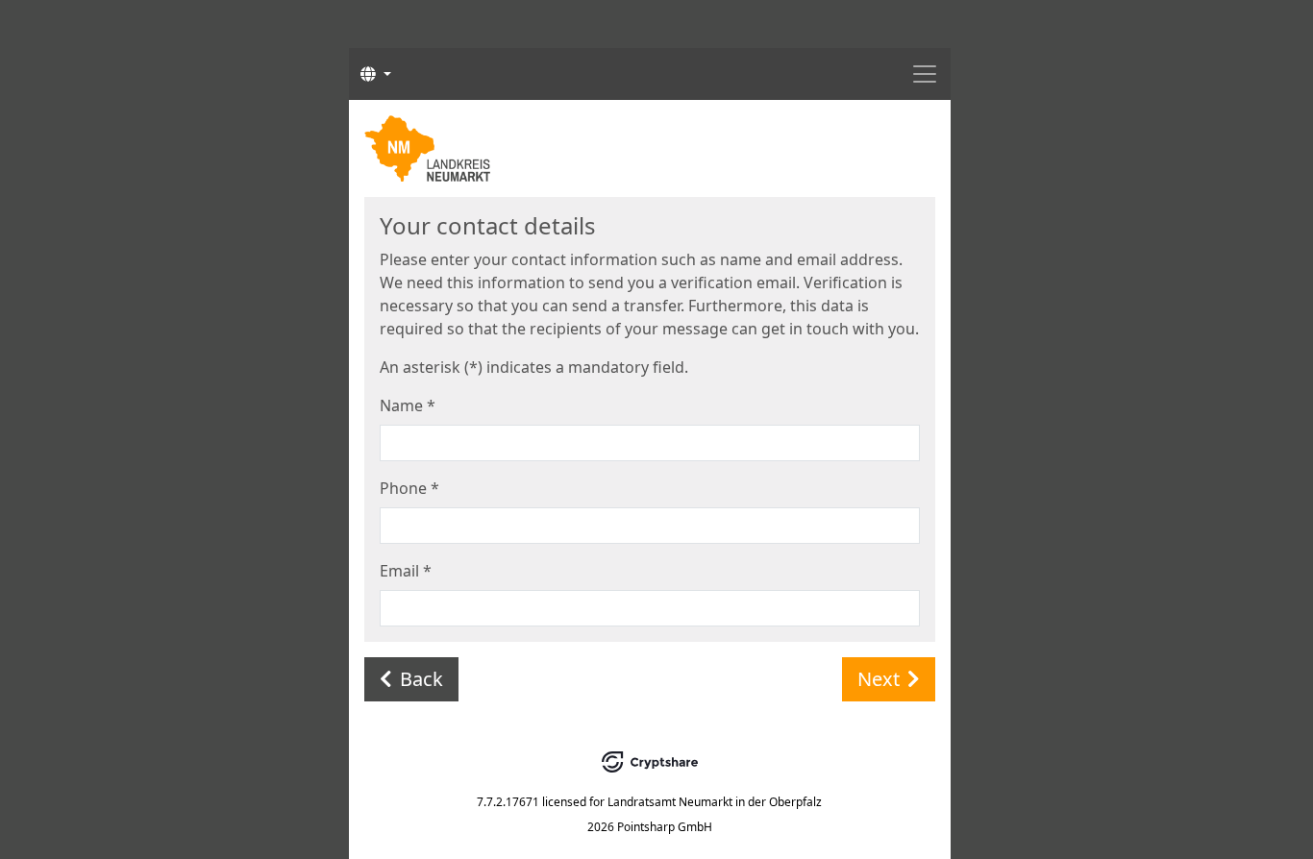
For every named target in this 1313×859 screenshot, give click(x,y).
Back (421, 679)
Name (407, 405)
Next (878, 679)
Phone (409, 488)
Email (406, 570)
